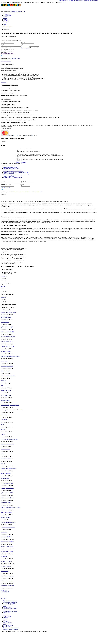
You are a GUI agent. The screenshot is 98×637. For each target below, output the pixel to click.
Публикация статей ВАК (7, 341)
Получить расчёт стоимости (7, 64)
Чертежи (3, 429)
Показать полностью (21, 162)
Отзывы (5, 18)
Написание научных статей (10, 608)
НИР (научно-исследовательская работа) (10, 356)
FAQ (4, 624)
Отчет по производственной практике (10, 405)
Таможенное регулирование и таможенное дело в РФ (16, 175)
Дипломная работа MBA (7, 366)
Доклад (2, 424)
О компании (6, 14)
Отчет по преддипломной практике (9, 439)
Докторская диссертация (7, 580)
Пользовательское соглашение (10, 629)
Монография (4, 556)
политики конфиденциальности (6, 60)
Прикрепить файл (25, 47)
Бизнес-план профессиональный (9, 312)
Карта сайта (3, 598)
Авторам (5, 19)
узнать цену (3, 276)
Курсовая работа (7, 607)
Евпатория (13, 11)
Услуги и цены (7, 15)
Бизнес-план (4, 419)
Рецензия (3, 434)
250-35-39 (20, 11)
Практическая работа (6, 395)
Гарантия (5, 16)
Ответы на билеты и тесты (7, 444)
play (4, 141)
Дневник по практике (6, 400)
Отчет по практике (5, 449)
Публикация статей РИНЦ (7, 331)
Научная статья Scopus (6, 561)
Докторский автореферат (7, 546)
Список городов (7, 626)
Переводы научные (5, 370)
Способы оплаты (7, 622)
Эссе (2, 385)
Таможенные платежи (8, 173)
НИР (4, 606)
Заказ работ (6, 21)
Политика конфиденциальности (11, 627)
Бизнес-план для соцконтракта (8, 522)
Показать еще (4, 82)
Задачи (2, 453)
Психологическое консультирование (12, 169)
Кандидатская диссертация (7, 575)
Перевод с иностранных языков (8, 375)
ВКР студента (4, 361)
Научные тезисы (5, 322)
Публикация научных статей (8, 527)
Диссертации (4, 532)
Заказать (3, 194)
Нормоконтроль (4, 414)
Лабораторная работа (6, 390)
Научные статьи (4, 571)
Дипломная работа (8, 604)
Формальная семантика (9, 165)
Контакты (5, 20)
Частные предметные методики (11, 168)
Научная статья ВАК (6, 566)
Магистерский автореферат (7, 541)
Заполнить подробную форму (8, 53)
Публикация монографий (7, 327)
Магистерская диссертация (7, 585)
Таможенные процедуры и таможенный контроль (15, 172)
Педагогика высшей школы (10, 167)
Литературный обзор (6, 317)
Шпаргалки (3, 380)
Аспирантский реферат (6, 536)
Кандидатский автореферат (7, 551)
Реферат (3, 463)
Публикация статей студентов (8, 336)
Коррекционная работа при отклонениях (13, 171)
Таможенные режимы (8, 176)
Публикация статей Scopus (7, 346)
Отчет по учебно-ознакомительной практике (11, 409)
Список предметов (8, 625)
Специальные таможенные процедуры (12, 177)
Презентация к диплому (6, 458)
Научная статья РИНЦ (6, 351)
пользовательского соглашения (18, 191)
